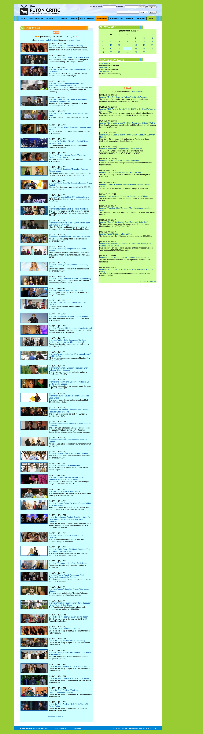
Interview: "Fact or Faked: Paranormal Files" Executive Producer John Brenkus (66, 576)
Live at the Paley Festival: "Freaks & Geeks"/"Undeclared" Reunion (63, 691)
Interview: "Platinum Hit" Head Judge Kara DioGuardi (70, 328)
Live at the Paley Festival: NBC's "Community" (67, 641)
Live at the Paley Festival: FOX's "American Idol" (68, 666)
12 (111, 45)
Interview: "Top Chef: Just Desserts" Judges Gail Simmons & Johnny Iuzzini (68, 100)
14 (127, 45)
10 (152, 42)
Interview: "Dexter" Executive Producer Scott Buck (119, 161)
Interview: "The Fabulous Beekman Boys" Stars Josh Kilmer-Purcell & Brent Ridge (70, 604)
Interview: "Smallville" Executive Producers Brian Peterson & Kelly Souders (68, 369)
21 (127, 49)
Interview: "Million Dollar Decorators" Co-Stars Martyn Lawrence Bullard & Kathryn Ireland (67, 341)
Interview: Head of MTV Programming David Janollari (120, 149)
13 (119, 45)
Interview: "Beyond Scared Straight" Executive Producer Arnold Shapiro (67, 156)
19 (111, 49)
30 (144, 52)
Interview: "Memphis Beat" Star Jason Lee (66, 290)
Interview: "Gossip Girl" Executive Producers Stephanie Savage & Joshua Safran (66, 478)
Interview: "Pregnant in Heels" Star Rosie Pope (68, 563)
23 (144, 49)
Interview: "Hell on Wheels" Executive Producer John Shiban (123, 196)
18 (103, 49)
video (78, 40)
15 (136, 45)
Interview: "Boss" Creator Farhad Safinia (115, 234)
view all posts (137, 92)
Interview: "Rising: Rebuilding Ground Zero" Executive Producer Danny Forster (66, 84)
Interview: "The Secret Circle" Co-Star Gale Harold (69, 58)
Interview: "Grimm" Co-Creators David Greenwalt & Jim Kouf (123, 222)
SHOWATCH (105, 63)
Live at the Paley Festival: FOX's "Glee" (64, 629)
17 (152, 45)
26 (111, 52)
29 (136, 52)
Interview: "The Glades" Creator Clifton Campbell (68, 316)
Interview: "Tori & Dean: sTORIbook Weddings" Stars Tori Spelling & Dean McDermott (70, 550)
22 (136, 49)
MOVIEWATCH (106, 72)
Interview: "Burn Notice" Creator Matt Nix (65, 491)
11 (103, 45)
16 (144, 45)
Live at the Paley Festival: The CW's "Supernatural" (69, 678)
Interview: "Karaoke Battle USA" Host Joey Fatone (69, 197)
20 (119, 49)
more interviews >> (148, 281)
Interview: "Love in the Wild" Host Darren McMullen (69, 237)
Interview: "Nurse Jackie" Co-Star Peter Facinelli (68, 454)
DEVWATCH (105, 67)
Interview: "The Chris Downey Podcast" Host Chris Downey (123, 97)
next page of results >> (56, 716)
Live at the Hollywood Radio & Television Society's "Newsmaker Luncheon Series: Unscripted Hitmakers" (69, 519)
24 (152, 49)
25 (103, 52)
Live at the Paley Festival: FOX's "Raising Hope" (68, 617)
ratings (71, 40)
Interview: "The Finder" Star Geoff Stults (65, 466)
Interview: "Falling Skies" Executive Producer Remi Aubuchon (124, 258)
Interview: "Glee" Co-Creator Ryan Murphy (66, 46)
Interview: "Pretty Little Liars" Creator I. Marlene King (70, 279)
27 (119, 52)
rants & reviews (52, 40)
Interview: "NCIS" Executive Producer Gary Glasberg (120, 173)
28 (127, 52)
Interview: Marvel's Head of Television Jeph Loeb (68, 209)
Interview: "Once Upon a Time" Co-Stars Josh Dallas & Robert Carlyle (127, 123)
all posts (41, 40)
